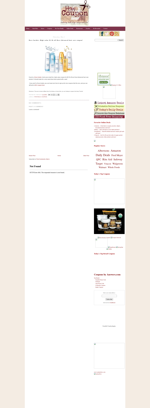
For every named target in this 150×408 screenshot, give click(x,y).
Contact (105, 28)
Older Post (86, 155)
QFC (98, 159)
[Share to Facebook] (59, 95)
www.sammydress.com (99, 372)
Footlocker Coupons (100, 285)
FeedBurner (112, 302)
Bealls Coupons (99, 287)
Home (27, 28)
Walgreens (117, 163)
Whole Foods (114, 167)
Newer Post (32, 155)
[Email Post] (49, 94)
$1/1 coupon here (40, 85)
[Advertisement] (109, 57)
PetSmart (98, 281)
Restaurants (79, 28)
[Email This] (52, 95)
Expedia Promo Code (101, 280)
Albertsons (103, 150)
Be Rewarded (96, 28)
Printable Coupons (40, 96)
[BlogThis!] (54, 95)
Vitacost (107, 163)
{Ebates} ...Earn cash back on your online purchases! (107, 129)
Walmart (102, 167)
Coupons (49, 28)
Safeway (117, 159)
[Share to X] (56, 95)
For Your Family (59, 28)
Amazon (116, 150)
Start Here (35, 28)
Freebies (88, 28)
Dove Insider (37, 77)
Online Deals (70, 28)
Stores (42, 28)
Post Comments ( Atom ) (43, 159)
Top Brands (97, 278)
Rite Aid (107, 159)
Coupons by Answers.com (107, 274)
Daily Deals (103, 155)
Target (99, 163)
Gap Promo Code (100, 283)
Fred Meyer (117, 155)
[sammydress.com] (98, 374)
